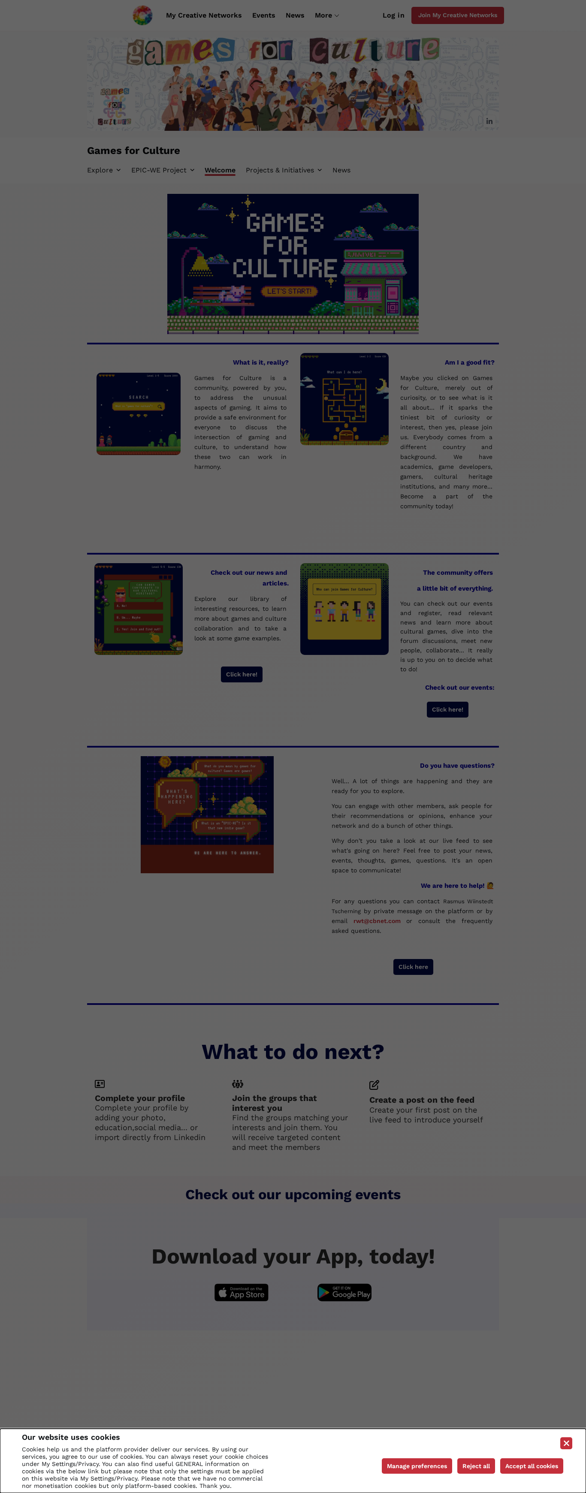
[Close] (566, 1443)
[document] (293, 1461)
